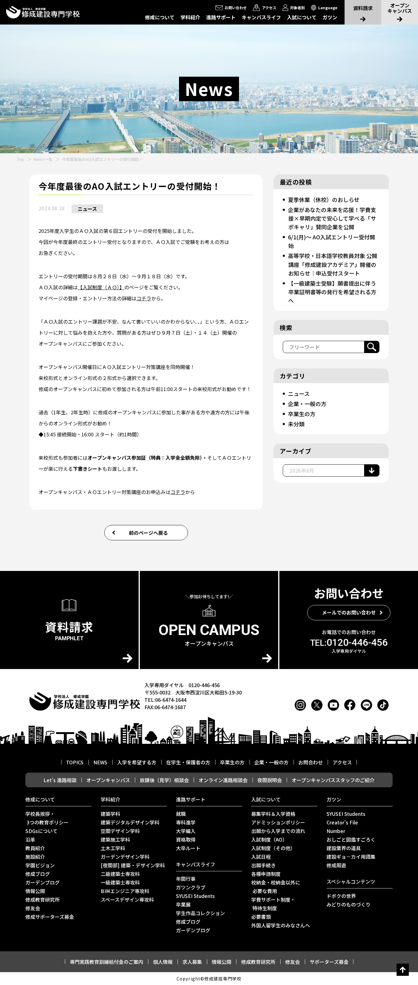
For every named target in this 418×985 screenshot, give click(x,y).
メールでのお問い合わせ (349, 612)
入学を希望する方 (136, 762)
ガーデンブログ (42, 882)
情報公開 (35, 891)
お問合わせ (310, 762)
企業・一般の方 (307, 404)
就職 (181, 813)
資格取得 (186, 839)
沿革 (30, 839)
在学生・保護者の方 (188, 762)
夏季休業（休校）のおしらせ (324, 199)
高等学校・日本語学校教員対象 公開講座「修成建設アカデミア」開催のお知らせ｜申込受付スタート (332, 264)
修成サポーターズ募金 (49, 916)
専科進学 (186, 822)
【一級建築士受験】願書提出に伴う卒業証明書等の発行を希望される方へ (332, 291)
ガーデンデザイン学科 (125, 856)
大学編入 (186, 831)
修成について (159, 17)
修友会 (32, 908)
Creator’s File (342, 822)
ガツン (330, 17)
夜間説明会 (269, 780)
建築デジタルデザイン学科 (130, 822)
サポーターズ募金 (329, 961)
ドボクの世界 (341, 895)
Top (20, 159)
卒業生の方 (301, 414)
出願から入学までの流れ (278, 831)
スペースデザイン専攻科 (127, 899)
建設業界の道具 (344, 848)
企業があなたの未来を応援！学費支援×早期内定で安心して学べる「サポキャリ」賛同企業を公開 (332, 218)
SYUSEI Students (195, 895)
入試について (301, 17)
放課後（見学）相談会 (164, 780)
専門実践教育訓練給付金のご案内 (106, 961)
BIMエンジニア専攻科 (125, 891)
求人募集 (192, 961)
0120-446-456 (349, 642)
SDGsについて (41, 831)
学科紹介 (190, 17)
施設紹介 (35, 856)
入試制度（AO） (269, 839)
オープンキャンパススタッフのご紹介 (333, 780)
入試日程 (261, 856)
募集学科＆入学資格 (273, 813)
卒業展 (183, 904)
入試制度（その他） (273, 848)
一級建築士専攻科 (120, 882)
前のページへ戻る (148, 532)
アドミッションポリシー (278, 822)
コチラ (143, 298)
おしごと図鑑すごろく (351, 839)
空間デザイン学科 (120, 831)
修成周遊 (336, 865)
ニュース (87, 208)
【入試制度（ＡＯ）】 (101, 287)
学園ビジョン (40, 865)
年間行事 (186, 878)
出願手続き (263, 865)
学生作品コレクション (200, 913)
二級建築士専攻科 (120, 873)
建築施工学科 (115, 839)
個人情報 (163, 961)
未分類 (296, 424)
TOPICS (75, 762)
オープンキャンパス (108, 780)
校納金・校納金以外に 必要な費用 (275, 887)
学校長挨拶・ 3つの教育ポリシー (47, 818)
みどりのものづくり (349, 904)
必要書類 (261, 916)
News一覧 (43, 159)
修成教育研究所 (42, 899)
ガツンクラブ (190, 887)
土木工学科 (113, 848)
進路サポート (221, 17)
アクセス (342, 762)
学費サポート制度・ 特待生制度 (273, 904)
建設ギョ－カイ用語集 (351, 856)
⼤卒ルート (188, 848)
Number (336, 831)
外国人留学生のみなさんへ (280, 925)
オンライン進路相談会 (223, 780)
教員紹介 (35, 848)
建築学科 (110, 813)
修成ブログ (37, 873)
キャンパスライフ (261, 17)
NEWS (100, 762)
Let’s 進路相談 (60, 780)
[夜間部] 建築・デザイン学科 (133, 865)
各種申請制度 (266, 873)
